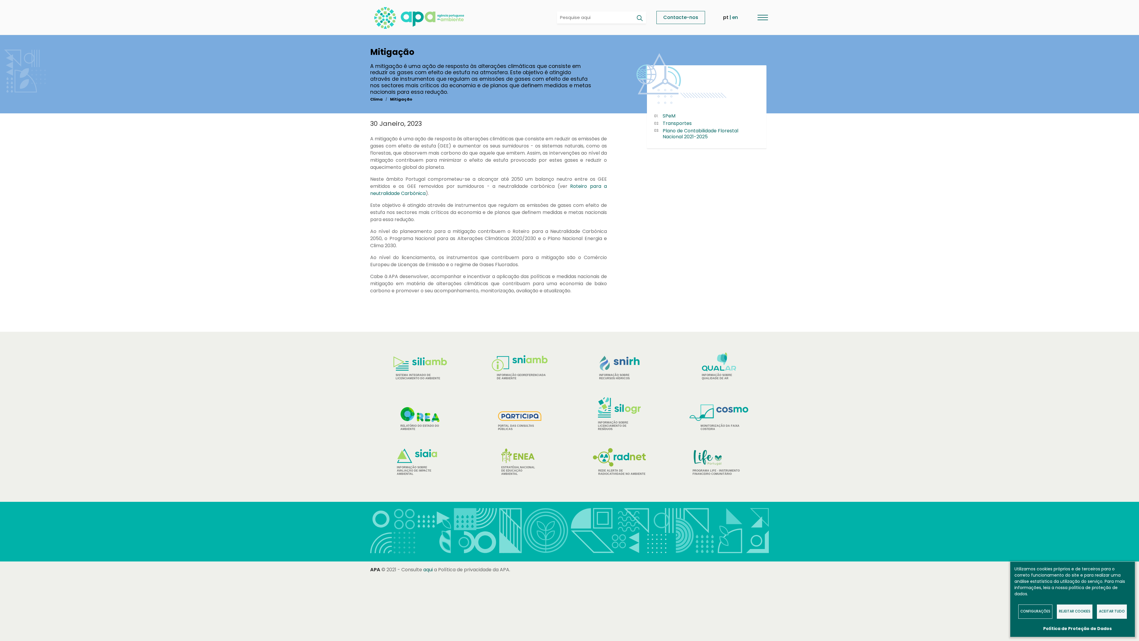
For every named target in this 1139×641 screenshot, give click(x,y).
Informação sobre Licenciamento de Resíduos (613, 426)
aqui (428, 569)
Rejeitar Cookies (1074, 611)
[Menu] (762, 17)
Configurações (1035, 611)
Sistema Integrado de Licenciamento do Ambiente (418, 377)
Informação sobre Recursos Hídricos (614, 377)
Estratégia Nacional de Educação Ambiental (518, 470)
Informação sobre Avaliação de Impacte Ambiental (414, 470)
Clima (376, 99)
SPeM (669, 115)
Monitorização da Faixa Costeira (720, 427)
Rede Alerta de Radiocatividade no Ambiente (621, 472)
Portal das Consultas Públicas (516, 427)
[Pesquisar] (639, 18)
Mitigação (401, 99)
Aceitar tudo (1112, 611)
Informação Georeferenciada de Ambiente (521, 377)
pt (725, 17)
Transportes (677, 123)
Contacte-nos (680, 17)
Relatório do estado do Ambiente (419, 427)
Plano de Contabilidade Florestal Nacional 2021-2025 (700, 133)
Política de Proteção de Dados (1077, 629)
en (735, 17)
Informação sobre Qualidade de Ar (717, 377)
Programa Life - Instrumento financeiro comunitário (716, 462)
